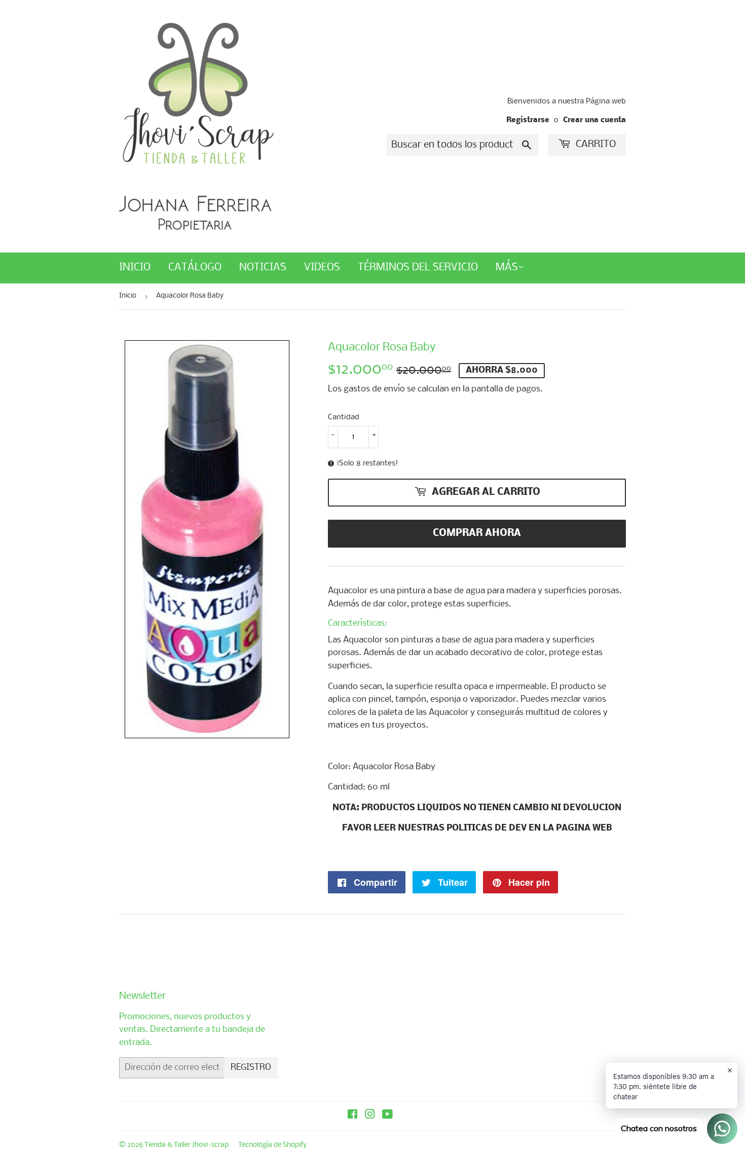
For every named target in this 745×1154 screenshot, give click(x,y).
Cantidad (343, 417)
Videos (322, 267)
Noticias (262, 267)
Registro (251, 1067)
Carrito (594, 144)
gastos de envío (374, 389)
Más (507, 267)
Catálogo (194, 267)
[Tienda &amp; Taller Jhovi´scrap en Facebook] (352, 1116)
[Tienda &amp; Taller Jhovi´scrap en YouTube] (387, 1116)
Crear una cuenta (594, 120)
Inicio (135, 267)
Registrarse (527, 120)
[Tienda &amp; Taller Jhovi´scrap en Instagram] (370, 1116)
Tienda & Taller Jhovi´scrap (186, 1145)
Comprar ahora (477, 533)
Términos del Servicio (418, 267)
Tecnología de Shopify (272, 1145)
